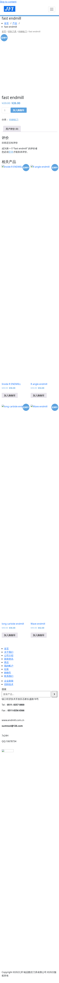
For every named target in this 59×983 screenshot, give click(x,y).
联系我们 (8, 676)
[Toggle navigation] (51, 9)
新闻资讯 (8, 658)
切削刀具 (12, 31)
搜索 (4, 689)
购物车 (7, 672)
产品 (14, 23)
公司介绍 (8, 655)
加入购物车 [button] (9, 395)
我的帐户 (8, 665)
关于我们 (8, 652)
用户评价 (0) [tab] (12, 128)
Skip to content (8, 1)
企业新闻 (8, 680)
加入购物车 (18, 110)
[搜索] (54, 694)
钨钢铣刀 (22, 31)
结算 (6, 669)
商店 (6, 662)
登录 (11, 151)
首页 (6, 23)
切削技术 (8, 684)
